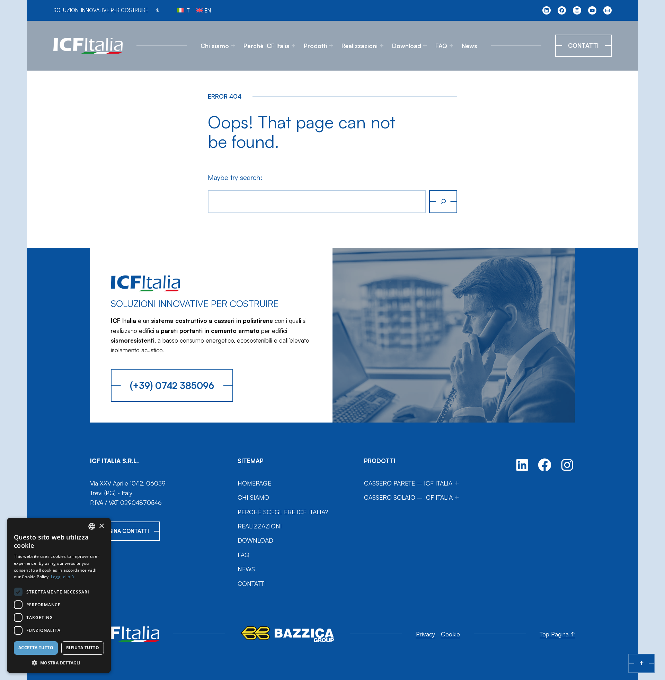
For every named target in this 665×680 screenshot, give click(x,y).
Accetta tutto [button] (35, 648)
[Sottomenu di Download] (425, 45)
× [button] (101, 526)
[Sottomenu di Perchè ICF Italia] (293, 45)
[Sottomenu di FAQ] (451, 45)
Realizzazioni (360, 45)
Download (406, 45)
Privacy (425, 634)
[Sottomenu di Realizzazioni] (381, 45)
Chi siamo (215, 45)
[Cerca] (443, 201)
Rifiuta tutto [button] (82, 648)
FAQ (441, 45)
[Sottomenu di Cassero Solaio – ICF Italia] (457, 497)
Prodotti (315, 45)
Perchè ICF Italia (266, 45)
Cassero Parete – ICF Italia (408, 483)
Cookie (450, 634)
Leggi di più (62, 577)
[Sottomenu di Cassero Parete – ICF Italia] (457, 483)
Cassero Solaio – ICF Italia (408, 497)
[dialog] (59, 595)
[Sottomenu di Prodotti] (331, 45)
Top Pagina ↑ (557, 634)
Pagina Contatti (125, 531)
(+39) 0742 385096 (172, 385)
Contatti (583, 45)
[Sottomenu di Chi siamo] (233, 45)
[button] (59, 662)
